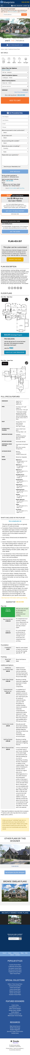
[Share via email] (9, 288)
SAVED (14, 6)
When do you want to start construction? (13, 130)
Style (6, 49)
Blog (22, 953)
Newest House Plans (15, 991)
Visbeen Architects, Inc (15, 1014)
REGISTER (19, 6)
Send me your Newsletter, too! (12, 166)
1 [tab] (9, 39)
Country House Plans (15, 965)
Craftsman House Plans (15, 966)
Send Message (15, 171)
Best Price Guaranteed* (21, 92)
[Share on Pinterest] (20, 288)
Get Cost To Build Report (15, 211)
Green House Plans (15, 987)
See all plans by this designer (15, 872)
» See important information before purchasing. (14, 598)
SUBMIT (24, 14)
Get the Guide (15, 231)
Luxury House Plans (15, 989)
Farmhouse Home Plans (15, 970)
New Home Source (15, 1026)
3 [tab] (14, 39)
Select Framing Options (8, 80)
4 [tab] (16, 39)
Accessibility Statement (15, 1050)
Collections (16, 953)
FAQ (26, 953)
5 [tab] (18, 39)
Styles (9, 953)
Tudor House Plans (15, 973)
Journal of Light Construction (15, 1031)
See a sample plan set (15, 521)
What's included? (6, 70)
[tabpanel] (15, 28)
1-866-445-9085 (25, 2)
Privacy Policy (23, 11)
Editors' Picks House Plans (15, 984)
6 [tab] (21, 39)
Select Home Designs (15, 1008)
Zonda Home (15, 1033)
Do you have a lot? (7, 135)
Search (4, 953)
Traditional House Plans (14, 49)
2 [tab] (11, 39)
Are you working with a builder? (10, 141)
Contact (17, 955)
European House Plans (15, 968)
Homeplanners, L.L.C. (15, 1007)
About (12, 955)
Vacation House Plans (15, 994)
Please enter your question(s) (10, 155)
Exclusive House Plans (15, 986)
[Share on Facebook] (15, 288)
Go (20, 938)
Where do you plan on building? (11, 146)
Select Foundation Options (9, 75)
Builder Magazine (15, 1029)
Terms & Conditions (12, 11)
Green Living (15, 1005)
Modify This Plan (15, 259)
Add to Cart (15, 100)
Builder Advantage (15, 1028)
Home (2, 49)
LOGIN (25, 6)
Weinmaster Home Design (15, 1015)
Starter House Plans (15, 993)
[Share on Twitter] (17, 288)
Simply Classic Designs (15, 1010)
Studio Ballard (15, 1012)
